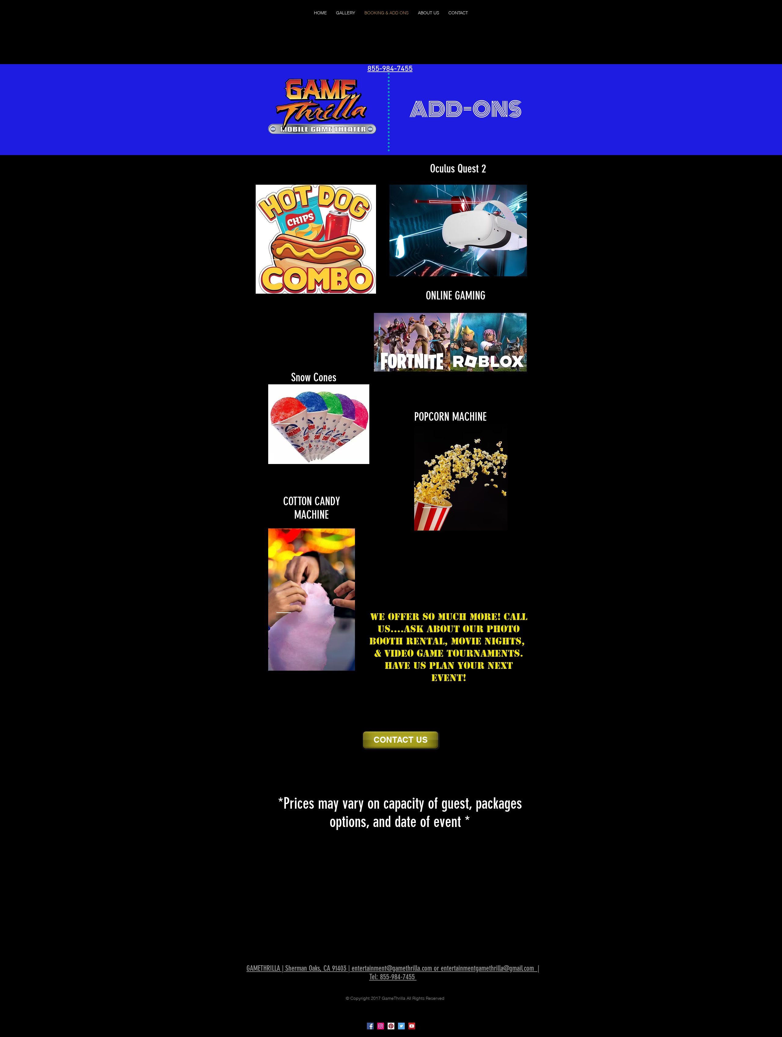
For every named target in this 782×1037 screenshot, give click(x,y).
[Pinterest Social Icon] (391, 1026)
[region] (316, 239)
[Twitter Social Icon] (401, 1026)
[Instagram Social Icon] (380, 1026)
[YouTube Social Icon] (411, 1026)
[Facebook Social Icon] (370, 1026)
